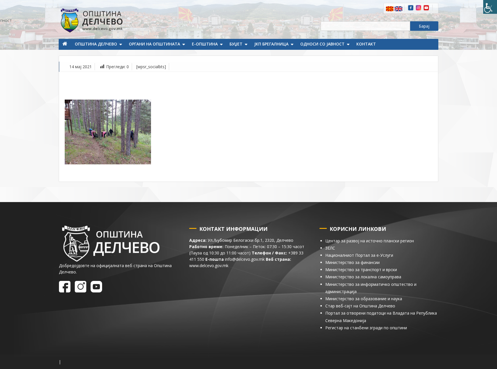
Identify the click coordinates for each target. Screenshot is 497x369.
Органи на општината (154, 44)
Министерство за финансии (352, 262)
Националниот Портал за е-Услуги (359, 255)
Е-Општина (205, 44)
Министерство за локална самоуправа (363, 276)
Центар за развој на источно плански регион (369, 241)
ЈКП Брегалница (271, 44)
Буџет (236, 44)
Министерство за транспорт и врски (361, 269)
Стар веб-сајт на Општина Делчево (360, 306)
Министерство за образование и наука (363, 298)
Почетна (65, 44)
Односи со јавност (322, 44)
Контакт (366, 44)
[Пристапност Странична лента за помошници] (490, 7)
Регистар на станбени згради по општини (366, 327)
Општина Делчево (96, 44)
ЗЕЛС (330, 248)
